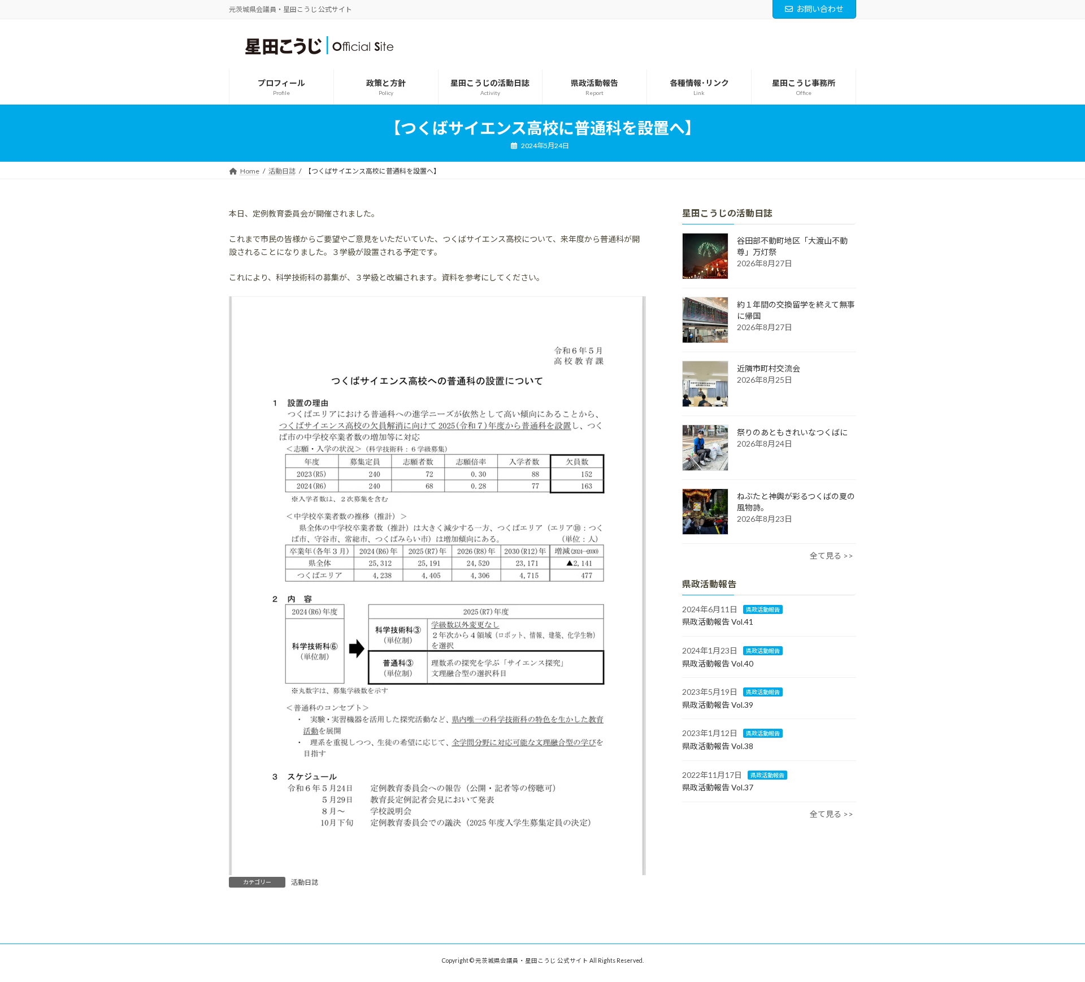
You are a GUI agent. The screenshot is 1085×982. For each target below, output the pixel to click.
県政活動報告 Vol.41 (717, 621)
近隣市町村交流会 (768, 368)
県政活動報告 (763, 609)
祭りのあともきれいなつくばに (792, 432)
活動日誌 (304, 882)
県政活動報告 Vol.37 (717, 787)
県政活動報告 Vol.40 (717, 663)
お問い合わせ (820, 9)
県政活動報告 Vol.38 (717, 746)
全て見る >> (831, 555)
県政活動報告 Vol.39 (717, 705)
